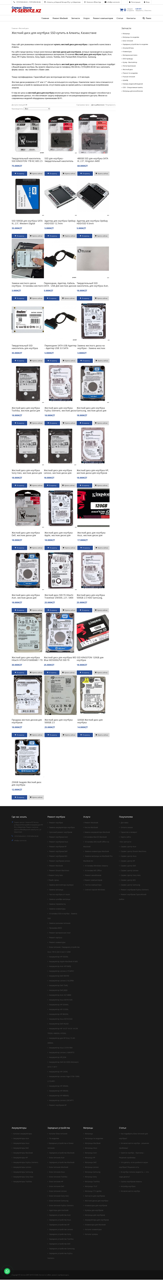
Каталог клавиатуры (93, 1229)
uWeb (49, 1275)
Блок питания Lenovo (58, 1191)
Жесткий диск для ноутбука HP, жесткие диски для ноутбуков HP (93, 471)
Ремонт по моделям (130, 73)
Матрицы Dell (90, 1162)
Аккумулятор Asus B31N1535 (60, 1000)
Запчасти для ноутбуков (94, 1196)
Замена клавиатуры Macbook (96, 851)
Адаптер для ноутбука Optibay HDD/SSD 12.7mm (60, 222)
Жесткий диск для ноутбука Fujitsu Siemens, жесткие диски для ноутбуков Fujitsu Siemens (60, 409)
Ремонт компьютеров (93, 880)
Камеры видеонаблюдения (133, 84)
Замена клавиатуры (57, 909)
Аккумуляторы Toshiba (22, 1181)
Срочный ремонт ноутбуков (60, 832)
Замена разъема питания (59, 923)
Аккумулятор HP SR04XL (58, 1086)
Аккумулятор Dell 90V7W (59, 976)
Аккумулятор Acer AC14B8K (60, 995)
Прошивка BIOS (55, 928)
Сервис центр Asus (128, 856)
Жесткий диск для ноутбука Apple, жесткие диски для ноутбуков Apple (59, 534)
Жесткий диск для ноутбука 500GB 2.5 (59, 721)
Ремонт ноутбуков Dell (58, 851)
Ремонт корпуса (55, 937)
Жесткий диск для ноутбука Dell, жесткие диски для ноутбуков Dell (26, 534)
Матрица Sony (90, 1177)
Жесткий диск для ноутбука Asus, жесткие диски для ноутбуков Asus (91, 534)
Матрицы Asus (90, 1148)
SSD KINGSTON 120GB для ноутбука (90, 658)
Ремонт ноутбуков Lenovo (59, 861)
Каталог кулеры (91, 1234)
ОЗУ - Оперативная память (133, 87)
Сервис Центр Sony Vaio (130, 875)
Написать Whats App (94, 2)
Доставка (124, 822)
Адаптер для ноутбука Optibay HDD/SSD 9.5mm (92, 222)
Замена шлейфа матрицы (59, 899)
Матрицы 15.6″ (90, 1186)
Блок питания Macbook (58, 1167)
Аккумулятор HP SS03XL (58, 957)
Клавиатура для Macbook (95, 1224)
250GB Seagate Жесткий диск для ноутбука (26, 783)
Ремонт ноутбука (56, 822)
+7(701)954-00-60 (34, 2)
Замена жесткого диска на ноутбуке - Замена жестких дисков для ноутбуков (91, 346)
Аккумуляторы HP (20, 1157)
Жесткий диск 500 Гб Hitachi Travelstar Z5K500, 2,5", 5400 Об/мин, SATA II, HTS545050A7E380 (59, 596)
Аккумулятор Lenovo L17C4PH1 (61, 971)
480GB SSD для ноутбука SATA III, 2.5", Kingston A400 (92, 159)
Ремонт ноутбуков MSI (58, 856)
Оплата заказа (126, 827)
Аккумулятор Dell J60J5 (58, 990)
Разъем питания (129, 77)
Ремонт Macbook (56, 866)
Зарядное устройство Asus (60, 1220)
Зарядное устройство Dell (59, 1244)
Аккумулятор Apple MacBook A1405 (63, 961)
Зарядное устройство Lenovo (61, 1229)
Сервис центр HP (127, 861)
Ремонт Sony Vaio (56, 875)
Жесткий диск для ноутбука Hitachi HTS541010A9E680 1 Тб (27, 658)
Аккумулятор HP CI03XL (58, 1071)
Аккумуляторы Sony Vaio (23, 1177)
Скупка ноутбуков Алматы (131, 1181)
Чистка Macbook (91, 827)
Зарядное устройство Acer (60, 1215)
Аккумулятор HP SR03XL (58, 1091)
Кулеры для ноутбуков (93, 1210)
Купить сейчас (37, 174)
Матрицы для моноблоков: (133, 91)
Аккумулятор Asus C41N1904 (60, 1048)
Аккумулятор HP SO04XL (59, 1004)
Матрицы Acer (90, 1153)
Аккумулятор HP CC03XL (58, 1009)
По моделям (54, 1138)
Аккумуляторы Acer (21, 1138)
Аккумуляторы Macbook (23, 1153)
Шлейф (125, 80)
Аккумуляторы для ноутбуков (96, 1220)
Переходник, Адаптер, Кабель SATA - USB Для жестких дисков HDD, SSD (60, 284)
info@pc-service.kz (113, 2)
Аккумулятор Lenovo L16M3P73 (61, 1052)
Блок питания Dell (56, 1186)
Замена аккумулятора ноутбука (62, 827)
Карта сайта (125, 837)
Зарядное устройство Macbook (61, 1153)
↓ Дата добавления (97, 105)
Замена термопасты (57, 904)
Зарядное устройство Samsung (62, 1248)
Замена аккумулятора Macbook (97, 832)
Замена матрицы (56, 889)
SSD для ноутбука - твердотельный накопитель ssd (59, 159)
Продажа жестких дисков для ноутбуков (27, 721)
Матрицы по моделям (131, 37)
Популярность (110, 105)
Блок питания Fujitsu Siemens (61, 1205)
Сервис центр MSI (128, 880)
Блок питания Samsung (58, 1201)
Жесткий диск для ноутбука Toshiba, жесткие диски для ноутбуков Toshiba (26, 409)
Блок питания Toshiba (58, 1177)
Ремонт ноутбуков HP (57, 846)
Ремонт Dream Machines (59, 870)
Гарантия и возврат (128, 832)
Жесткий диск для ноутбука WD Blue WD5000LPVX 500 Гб (60, 658)
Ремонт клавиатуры (57, 942)
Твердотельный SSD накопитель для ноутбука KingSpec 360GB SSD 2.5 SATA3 (27, 346)
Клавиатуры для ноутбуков (95, 1205)
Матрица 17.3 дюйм (92, 1191)
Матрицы (126, 33)
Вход (147, 2)
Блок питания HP (56, 1181)
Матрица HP (89, 1157)
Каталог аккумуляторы (22, 1133)
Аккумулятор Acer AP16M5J (60, 966)
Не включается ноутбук (130, 1191)
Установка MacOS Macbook (95, 837)
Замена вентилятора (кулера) (61, 885)
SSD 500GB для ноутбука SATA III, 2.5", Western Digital (27, 222)
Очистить (148, 10)
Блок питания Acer (57, 1157)
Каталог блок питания (58, 1133)
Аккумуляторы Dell (21, 1148)
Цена (87, 105)
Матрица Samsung (92, 1172)
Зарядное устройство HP (59, 1224)
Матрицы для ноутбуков (94, 1215)
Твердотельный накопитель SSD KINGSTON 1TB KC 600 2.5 (27, 159)
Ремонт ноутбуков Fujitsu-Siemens (134, 889)
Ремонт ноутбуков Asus (58, 842)
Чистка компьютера (92, 885)
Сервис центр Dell (128, 866)
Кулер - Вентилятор (130, 62)
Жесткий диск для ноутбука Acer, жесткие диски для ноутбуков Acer (26, 596)
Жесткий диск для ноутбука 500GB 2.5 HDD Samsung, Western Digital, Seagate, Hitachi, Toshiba (91, 596)
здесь (67, 1275)
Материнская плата (130, 55)
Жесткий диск (128, 69)
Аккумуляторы (128, 48)
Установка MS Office (93, 870)
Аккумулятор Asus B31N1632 (60, 1019)
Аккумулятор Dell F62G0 (58, 1024)
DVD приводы (128, 59)
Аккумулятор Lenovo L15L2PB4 (61, 980)
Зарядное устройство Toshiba (61, 1239)
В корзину (20, 174)
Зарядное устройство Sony (60, 1234)
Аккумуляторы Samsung (23, 1172)
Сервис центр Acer (128, 846)
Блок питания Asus (57, 1172)
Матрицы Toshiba (92, 1181)
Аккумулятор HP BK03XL (58, 1014)
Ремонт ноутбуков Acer (58, 837)
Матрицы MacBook (92, 1143)
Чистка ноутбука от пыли (59, 894)
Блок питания (128, 41)
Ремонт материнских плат (60, 933)
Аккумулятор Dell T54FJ (58, 985)
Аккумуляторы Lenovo (22, 1167)
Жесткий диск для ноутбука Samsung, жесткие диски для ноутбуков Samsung (91, 409)
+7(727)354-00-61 (22, 2)
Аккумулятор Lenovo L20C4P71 (61, 1100)
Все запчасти (125, 842)
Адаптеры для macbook (58, 1210)
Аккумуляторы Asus (21, 1143)
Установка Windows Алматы (96, 866)
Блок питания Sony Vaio (59, 1196)
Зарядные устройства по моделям (135, 44)
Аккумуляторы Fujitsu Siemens (25, 1162)
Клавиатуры (127, 51)
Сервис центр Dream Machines (133, 851)
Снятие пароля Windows (94, 889)
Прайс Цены (54, 880)
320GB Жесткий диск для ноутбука (90, 721)
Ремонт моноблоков (92, 875)
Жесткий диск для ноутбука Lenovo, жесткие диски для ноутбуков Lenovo (58, 471)
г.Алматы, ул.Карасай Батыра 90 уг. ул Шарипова (63, 2)
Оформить (139, 10)
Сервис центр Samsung (130, 885)
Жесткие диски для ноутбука (96, 1201)
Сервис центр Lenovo (129, 870)
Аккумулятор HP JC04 (57, 1057)
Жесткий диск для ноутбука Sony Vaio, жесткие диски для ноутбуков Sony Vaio (27, 471)
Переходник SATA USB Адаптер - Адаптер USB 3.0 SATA (60, 346)
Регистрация (135, 2)
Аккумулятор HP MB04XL (59, 1095)
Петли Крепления (129, 66)
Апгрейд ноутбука (127, 1186)
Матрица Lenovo (91, 1167)
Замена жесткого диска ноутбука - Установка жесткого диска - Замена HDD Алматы (28, 284)
